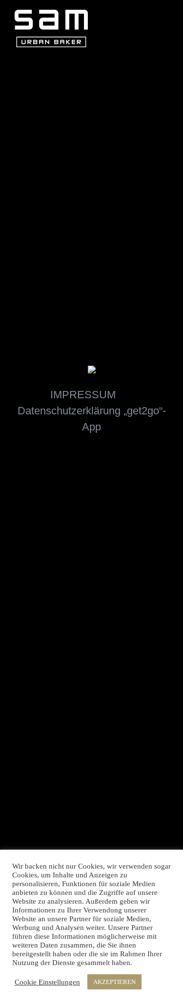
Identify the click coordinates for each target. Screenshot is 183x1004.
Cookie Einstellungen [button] (47, 982)
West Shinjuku (47, 269)
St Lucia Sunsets (47, 208)
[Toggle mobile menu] (164, 16)
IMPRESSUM (83, 395)
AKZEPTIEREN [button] (114, 981)
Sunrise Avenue (47, 146)
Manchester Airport (131, 269)
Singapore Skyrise (131, 146)
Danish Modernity (131, 208)
